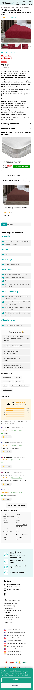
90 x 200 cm (19, 537)
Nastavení (16, 680)
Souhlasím (16, 685)
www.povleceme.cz (13, 630)
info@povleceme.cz (14, 589)
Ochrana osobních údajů (11, 617)
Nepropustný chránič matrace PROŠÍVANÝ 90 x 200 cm (12, 162)
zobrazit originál (19, 475)
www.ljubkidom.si (13, 638)
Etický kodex (8, 620)
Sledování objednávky (11, 603)
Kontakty (7, 613)
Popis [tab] (4, 224)
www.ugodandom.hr (14, 641)
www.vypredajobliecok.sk (15, 635)
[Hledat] (18, 2)
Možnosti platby (9, 608)
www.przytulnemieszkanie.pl (16, 643)
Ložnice (5, 385)
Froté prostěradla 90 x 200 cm (11, 377)
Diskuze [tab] (10, 224)
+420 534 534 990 (13, 584)
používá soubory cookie (19, 671)
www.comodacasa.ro (14, 649)
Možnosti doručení (10, 53)
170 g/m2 (18, 520)
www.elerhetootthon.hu (15, 646)
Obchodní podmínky (10, 615)
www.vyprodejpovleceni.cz (16, 632)
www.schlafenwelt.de (14, 652)
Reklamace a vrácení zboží (12, 610)
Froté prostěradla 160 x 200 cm (19, 385)
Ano (17, 529)
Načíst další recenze (16, 505)
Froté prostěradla (8, 381)
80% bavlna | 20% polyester (21, 525)
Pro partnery (8, 622)
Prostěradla (19, 381)
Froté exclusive (7, 390)
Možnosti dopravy (9, 606)
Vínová (18, 514)
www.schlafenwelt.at (14, 654)
